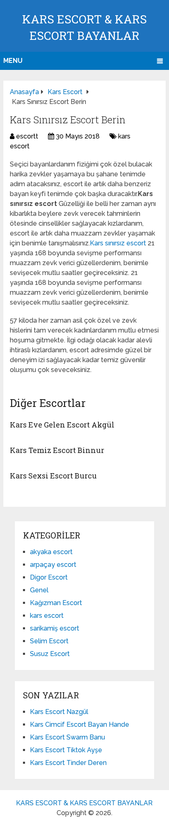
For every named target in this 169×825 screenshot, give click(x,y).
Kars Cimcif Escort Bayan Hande (79, 724)
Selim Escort (49, 641)
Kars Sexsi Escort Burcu (53, 476)
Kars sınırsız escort (119, 243)
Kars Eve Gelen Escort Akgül (62, 425)
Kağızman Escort (56, 603)
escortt (27, 136)
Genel (39, 590)
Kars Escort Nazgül (59, 712)
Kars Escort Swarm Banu (67, 737)
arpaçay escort (53, 564)
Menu (13, 61)
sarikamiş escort (54, 628)
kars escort (47, 615)
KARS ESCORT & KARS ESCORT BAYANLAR (84, 803)
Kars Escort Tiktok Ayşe (66, 750)
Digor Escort (49, 577)
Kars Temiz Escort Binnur (57, 450)
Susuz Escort (50, 654)
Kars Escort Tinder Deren (68, 763)
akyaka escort (51, 552)
